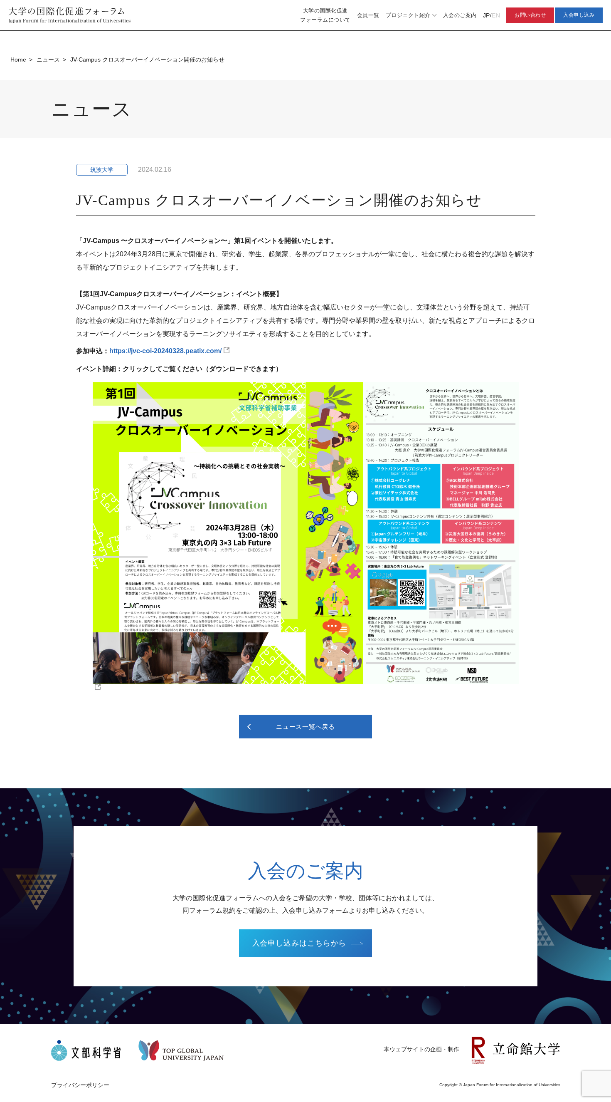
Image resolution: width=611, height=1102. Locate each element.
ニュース (48, 59)
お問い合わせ (530, 15)
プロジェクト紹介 (408, 15)
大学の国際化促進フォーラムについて (325, 15)
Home (18, 59)
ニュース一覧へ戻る (305, 726)
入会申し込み (578, 15)
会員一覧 (368, 15)
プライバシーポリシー (80, 1085)
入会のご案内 (460, 15)
